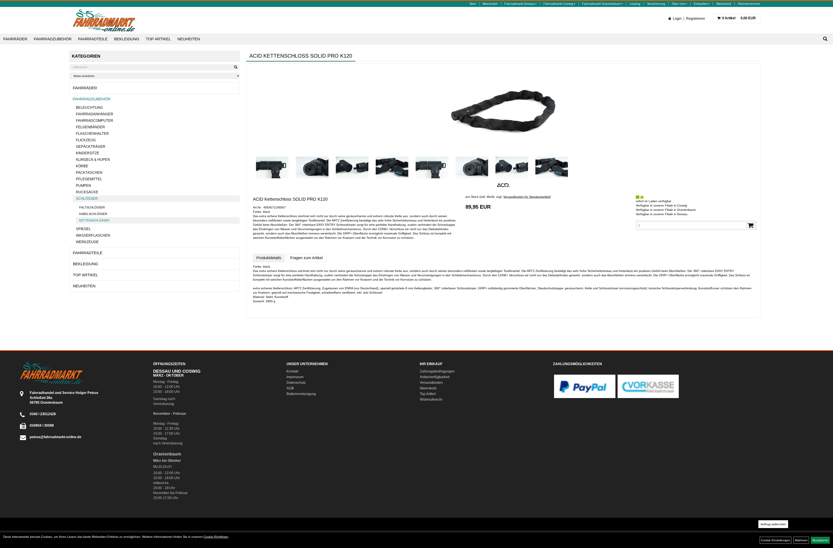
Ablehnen (801, 540)
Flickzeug (86, 140)
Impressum (295, 377)
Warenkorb (723, 3)
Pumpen (83, 185)
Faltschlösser (92, 207)
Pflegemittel (89, 179)
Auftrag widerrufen (773, 524)
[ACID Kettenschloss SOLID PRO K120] (503, 110)
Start (472, 3)
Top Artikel (158, 39)
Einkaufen (700, 3)
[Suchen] (825, 39)
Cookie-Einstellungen (775, 540)
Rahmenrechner (749, 3)
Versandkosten (431, 382)
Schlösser (87, 198)
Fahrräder (15, 39)
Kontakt (292, 371)
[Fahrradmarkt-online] (104, 20)
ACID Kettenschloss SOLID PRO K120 (290, 199)
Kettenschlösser (94, 220)
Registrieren (695, 18)
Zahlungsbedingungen (437, 371)
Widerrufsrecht (431, 399)
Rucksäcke (87, 192)
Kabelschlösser (93, 214)
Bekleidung (126, 39)
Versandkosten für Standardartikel (526, 196)
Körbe (82, 166)
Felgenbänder (90, 127)
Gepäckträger (90, 146)
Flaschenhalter (92, 133)
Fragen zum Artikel (306, 258)
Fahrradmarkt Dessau (519, 3)
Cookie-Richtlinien (215, 536)
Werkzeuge (87, 242)
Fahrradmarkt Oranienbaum (601, 3)
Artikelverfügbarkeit (434, 377)
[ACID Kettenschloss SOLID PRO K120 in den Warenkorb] (751, 225)
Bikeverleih (490, 3)
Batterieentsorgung (301, 394)
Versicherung (656, 3)
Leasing (635, 3)
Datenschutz (296, 382)
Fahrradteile (93, 39)
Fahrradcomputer (94, 120)
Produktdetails (268, 258)
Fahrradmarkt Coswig (558, 3)
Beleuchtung (89, 107)
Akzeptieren (820, 540)
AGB (290, 388)
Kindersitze (87, 153)
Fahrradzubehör (53, 39)
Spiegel (83, 229)
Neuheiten (188, 39)
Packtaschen (89, 172)
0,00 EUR (739, 18)
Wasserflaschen (93, 235)
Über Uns (678, 3)
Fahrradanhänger (94, 114)
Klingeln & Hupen (93, 159)
